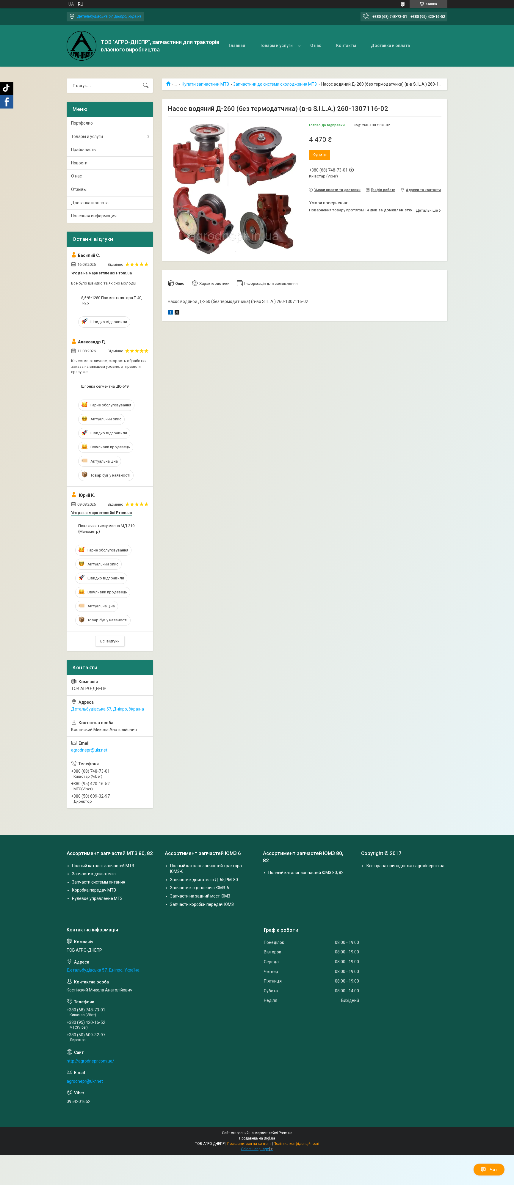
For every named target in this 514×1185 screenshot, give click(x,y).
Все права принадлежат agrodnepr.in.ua (405, 865)
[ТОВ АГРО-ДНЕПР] (81, 46)
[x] (177, 313)
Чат (493, 1169)
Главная (237, 45)
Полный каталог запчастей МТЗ (103, 865)
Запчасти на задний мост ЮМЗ (200, 896)
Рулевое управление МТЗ (97, 898)
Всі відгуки (110, 641)
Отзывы (79, 189)
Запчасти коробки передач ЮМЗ (202, 904)
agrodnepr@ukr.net (89, 750)
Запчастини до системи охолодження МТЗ (275, 84)
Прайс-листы (83, 149)
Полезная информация (94, 215)
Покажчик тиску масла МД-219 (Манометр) (106, 528)
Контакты (346, 45)
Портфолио (82, 123)
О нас (315, 45)
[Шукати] (146, 85)
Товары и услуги (276, 45)
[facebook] (170, 313)
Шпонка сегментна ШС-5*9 (104, 386)
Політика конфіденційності (296, 1144)
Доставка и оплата (390, 45)
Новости (79, 163)
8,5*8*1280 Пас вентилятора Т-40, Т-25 (111, 300)
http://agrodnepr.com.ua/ (90, 1061)
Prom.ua (285, 1133)
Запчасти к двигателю (94, 873)
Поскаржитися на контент (249, 1144)
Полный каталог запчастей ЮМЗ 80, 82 (306, 872)
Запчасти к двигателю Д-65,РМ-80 (204, 879)
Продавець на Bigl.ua (257, 1138)
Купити (320, 155)
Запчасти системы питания (98, 882)
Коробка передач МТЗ (94, 890)
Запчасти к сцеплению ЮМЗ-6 (199, 887)
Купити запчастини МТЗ (205, 84)
